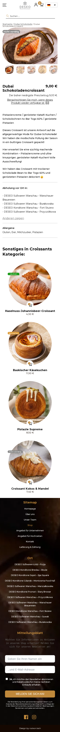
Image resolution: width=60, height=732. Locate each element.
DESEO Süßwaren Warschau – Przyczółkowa (30, 597)
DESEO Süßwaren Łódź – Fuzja (30, 564)
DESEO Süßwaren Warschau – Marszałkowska (30, 586)
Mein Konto (36, 3)
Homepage (30, 508)
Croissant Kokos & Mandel (30, 488)
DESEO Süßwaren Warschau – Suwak (30, 616)
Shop (30, 525)
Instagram (34, 716)
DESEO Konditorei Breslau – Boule (30, 570)
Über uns (30, 514)
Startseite (7, 24)
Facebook (26, 716)
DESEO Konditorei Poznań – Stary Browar (30, 591)
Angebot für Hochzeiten (30, 536)
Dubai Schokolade (23, 24)
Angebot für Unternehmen (30, 530)
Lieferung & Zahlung (30, 547)
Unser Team (30, 519)
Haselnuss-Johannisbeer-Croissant (30, 311)
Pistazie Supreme (30, 429)
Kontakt (30, 541)
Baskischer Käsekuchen (30, 370)
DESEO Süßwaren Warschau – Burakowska (30, 622)
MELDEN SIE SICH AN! (30, 693)
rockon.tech (35, 728)
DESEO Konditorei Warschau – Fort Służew (30, 611)
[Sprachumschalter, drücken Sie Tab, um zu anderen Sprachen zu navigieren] (52, 5)
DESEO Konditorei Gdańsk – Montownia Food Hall (30, 580)
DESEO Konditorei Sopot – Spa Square (30, 575)
